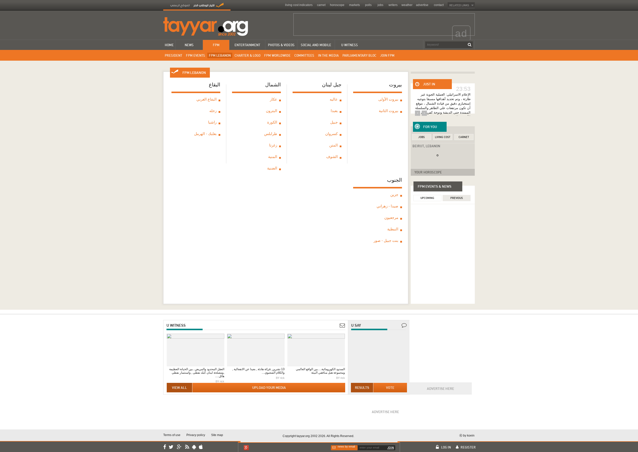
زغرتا (273, 145)
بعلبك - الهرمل (205, 134)
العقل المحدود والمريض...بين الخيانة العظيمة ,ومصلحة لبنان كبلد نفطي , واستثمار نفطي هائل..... (196, 372)
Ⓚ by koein (467, 435)
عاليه (334, 99)
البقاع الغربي (206, 99)
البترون (271, 111)
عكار (273, 99)
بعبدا (334, 111)
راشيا (212, 122)
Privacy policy (195, 435)
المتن (333, 145)
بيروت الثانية (388, 111)
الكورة (272, 122)
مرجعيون (391, 217)
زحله (213, 111)
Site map (217, 435)
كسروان (331, 134)
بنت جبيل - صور (386, 240)
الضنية (272, 168)
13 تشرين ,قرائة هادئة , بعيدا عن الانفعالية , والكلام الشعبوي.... (258, 370)
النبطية (392, 229)
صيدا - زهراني (387, 206)
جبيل (334, 122)
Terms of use (171, 435)
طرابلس (270, 134)
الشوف (332, 156)
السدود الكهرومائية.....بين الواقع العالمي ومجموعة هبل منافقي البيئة (320, 370)
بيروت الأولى (388, 99)
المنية (272, 156)
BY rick (220, 381)
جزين (394, 194)
